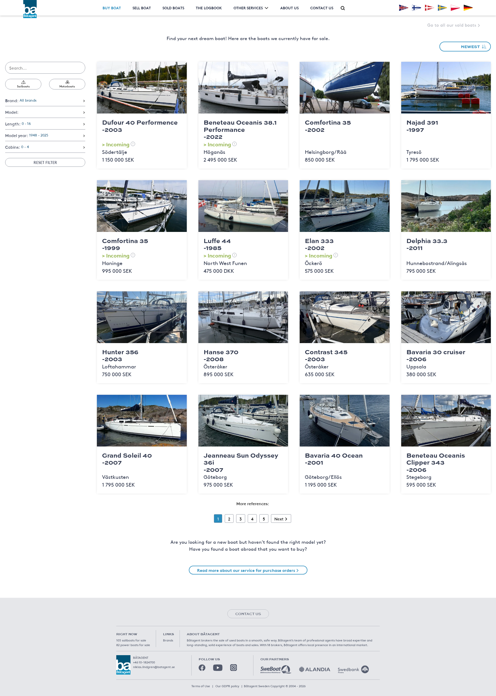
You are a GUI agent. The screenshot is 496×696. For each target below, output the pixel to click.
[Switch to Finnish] (416, 8)
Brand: (20, 100)
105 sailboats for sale (131, 640)
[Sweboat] (275, 669)
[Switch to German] (468, 8)
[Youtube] (217, 667)
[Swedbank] (353, 669)
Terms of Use (200, 686)
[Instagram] (233, 667)
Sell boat (142, 7)
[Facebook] (202, 667)
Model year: (26, 135)
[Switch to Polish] (455, 8)
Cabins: (17, 147)
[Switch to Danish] (429, 8)
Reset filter (45, 162)
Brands (168, 640)
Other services (248, 7)
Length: (18, 123)
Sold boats (173, 7)
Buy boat (112, 7)
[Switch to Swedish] (442, 8)
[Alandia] (314, 669)
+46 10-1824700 (144, 662)
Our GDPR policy (227, 686)
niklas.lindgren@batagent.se (154, 667)
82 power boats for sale (133, 645)
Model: (11, 112)
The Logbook (209, 7)
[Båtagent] (30, 9)
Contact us (321, 7)
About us (289, 7)
